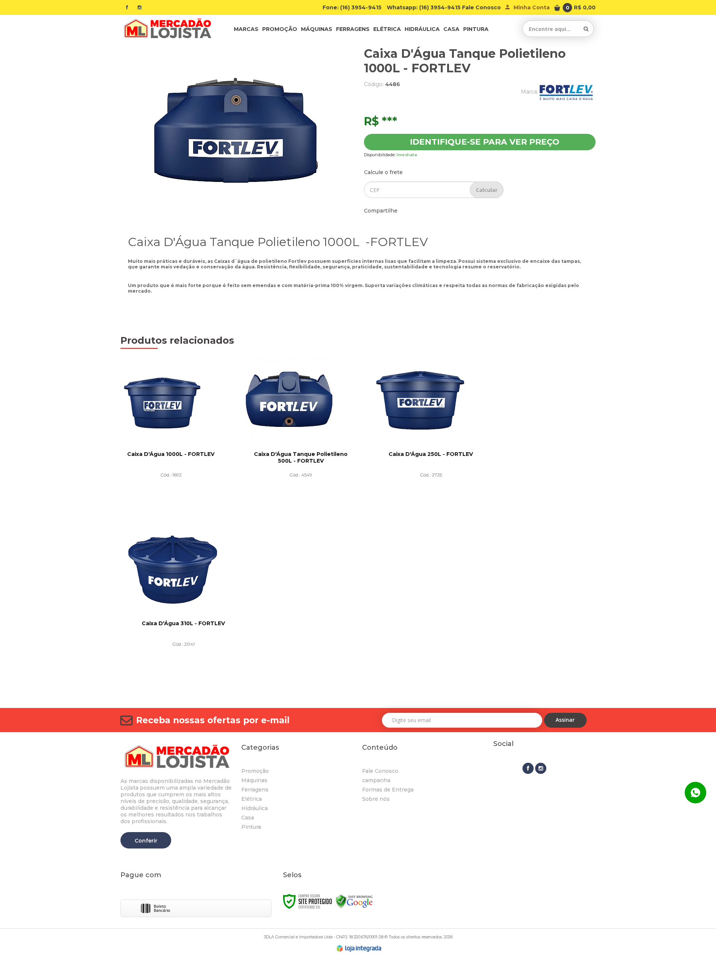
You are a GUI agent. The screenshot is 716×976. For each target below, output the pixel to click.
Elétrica (251, 799)
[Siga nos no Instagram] (139, 7)
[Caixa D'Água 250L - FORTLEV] (431, 435)
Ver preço (170, 503)
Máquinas (254, 780)
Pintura (251, 827)
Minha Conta (532, 7)
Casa (247, 817)
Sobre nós (376, 799)
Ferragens (254, 789)
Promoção (255, 771)
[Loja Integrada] (359, 948)
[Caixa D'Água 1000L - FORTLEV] (171, 435)
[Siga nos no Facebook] (126, 7)
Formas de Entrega (388, 789)
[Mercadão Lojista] (167, 29)
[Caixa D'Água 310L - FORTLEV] (183, 604)
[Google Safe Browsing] (354, 901)
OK (486, 190)
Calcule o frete (383, 172)
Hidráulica (254, 808)
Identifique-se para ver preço (484, 142)
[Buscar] (586, 29)
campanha (376, 780)
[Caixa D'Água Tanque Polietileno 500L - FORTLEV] (301, 435)
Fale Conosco (481, 7)
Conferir (146, 840)
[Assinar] (565, 720)
